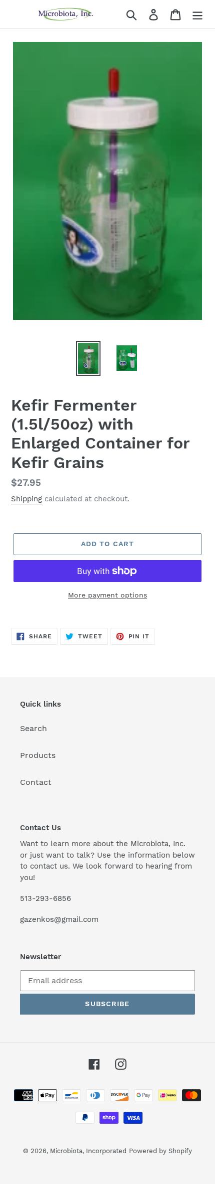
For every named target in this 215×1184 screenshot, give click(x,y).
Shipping (26, 498)
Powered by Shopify (160, 1151)
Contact (36, 782)
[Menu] (197, 14)
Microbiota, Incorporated (88, 1151)
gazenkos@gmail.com (59, 919)
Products (38, 755)
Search (33, 728)
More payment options (107, 595)
